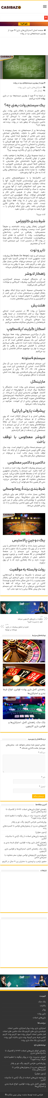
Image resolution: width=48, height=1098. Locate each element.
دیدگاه (41, 752)
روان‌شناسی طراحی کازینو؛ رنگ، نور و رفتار (29, 822)
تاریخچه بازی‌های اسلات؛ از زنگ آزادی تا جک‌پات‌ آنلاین (25, 837)
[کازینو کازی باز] (24, 23)
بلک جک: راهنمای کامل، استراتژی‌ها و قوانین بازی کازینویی (26, 724)
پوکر (44, 1009)
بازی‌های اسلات (39, 1017)
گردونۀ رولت (27, 1037)
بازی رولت (22, 87)
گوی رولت (8, 1037)
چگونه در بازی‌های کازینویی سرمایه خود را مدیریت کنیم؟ (30, 619)
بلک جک (42, 1001)
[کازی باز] (13, 7)
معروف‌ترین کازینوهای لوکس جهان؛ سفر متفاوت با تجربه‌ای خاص (25, 856)
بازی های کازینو (31, 1031)
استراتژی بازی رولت (38, 1028)
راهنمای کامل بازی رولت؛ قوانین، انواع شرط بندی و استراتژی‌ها (25, 843)
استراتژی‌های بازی (24, 30)
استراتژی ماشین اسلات (17, 1028)
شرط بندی (36, 1037)
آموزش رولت (26, 1034)
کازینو (43, 1040)
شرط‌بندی (42, 1031)
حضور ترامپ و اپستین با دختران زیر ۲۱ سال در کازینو (24, 861)
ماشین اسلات (37, 1034)
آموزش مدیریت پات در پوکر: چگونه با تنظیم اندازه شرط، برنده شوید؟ (25, 817)
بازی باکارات (17, 1037)
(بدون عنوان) (41, 832)
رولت (10, 1034)
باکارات (43, 1005)
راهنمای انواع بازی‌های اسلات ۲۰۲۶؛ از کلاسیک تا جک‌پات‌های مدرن (26, 810)
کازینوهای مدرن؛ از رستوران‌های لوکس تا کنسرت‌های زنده (24, 827)
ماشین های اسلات (10, 1031)
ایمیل (42, 786)
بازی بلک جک (35, 1040)
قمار (44, 1034)
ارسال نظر (38, 90)
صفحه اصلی (38, 30)
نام (43, 777)
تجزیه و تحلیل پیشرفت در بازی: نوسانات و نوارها (17, 627)
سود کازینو (16, 1034)
